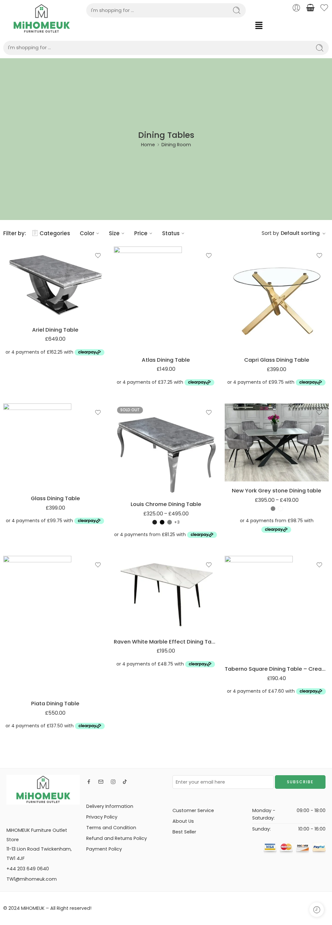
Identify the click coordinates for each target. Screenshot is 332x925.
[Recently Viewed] (316, 909)
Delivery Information (109, 806)
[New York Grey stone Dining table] (277, 442)
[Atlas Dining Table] (166, 298)
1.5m (131, 454)
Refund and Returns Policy (116, 838)
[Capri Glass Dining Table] (277, 299)
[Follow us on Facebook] (88, 781)
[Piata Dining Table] (55, 625)
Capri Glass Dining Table (276, 360)
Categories (55, 233)
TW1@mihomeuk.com (31, 879)
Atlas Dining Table (166, 360)
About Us (183, 821)
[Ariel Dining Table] (55, 284)
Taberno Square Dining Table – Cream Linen (277, 669)
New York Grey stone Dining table (276, 490)
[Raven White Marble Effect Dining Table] (166, 594)
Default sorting (300, 233)
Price (141, 233)
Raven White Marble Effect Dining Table (166, 641)
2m (131, 484)
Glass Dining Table (55, 498)
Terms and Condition (111, 827)
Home (148, 144)
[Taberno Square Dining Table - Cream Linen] (277, 608)
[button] (290, 25)
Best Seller (184, 832)
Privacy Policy (101, 817)
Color (87, 233)
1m (131, 474)
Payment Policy (104, 849)
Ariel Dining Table (55, 330)
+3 (177, 522)
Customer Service (193, 810)
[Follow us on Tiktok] (125, 781)
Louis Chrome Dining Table (166, 504)
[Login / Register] (296, 7)
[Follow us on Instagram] (113, 782)
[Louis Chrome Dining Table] (166, 449)
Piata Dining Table (55, 703)
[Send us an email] (101, 782)
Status (171, 233)
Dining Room (176, 144)
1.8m (131, 465)
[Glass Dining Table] (55, 446)
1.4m (242, 462)
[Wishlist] (98, 255)
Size (114, 233)
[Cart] (310, 7)
